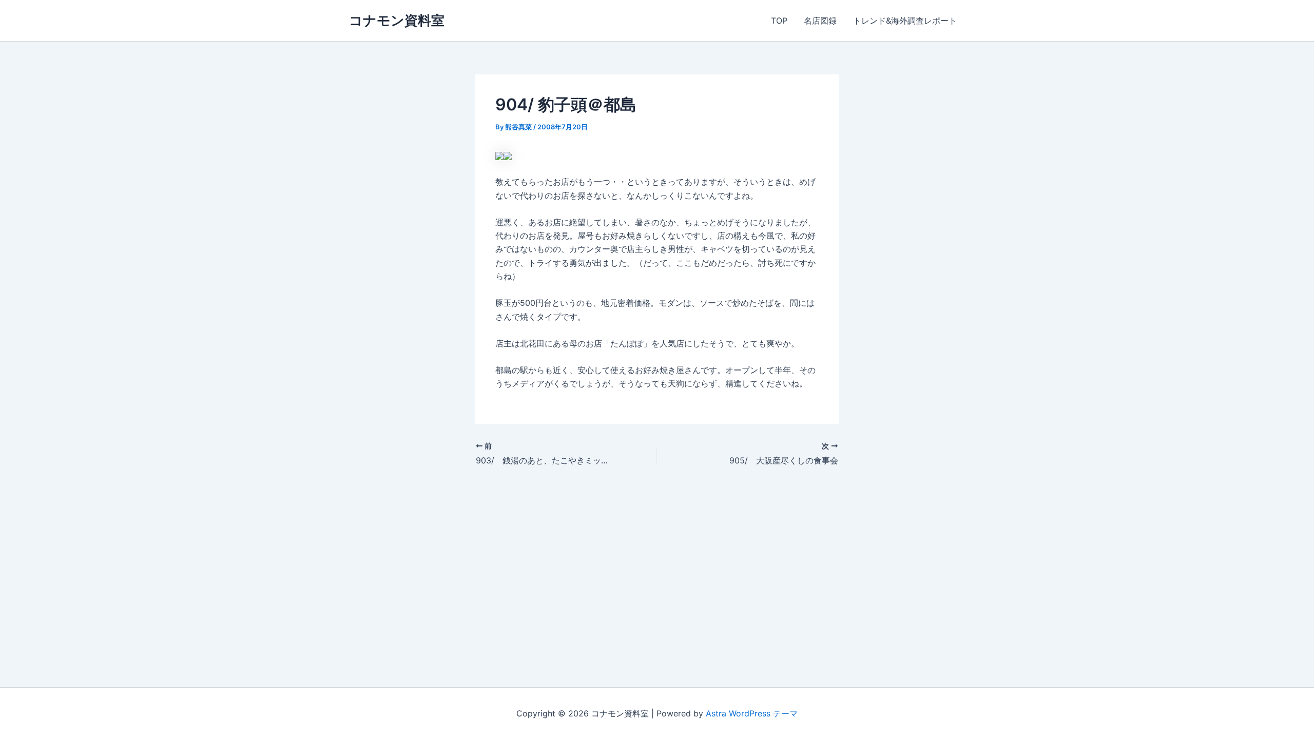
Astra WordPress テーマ (752, 713)
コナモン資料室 (397, 20)
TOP (779, 20)
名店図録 (820, 20)
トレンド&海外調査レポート (905, 20)
